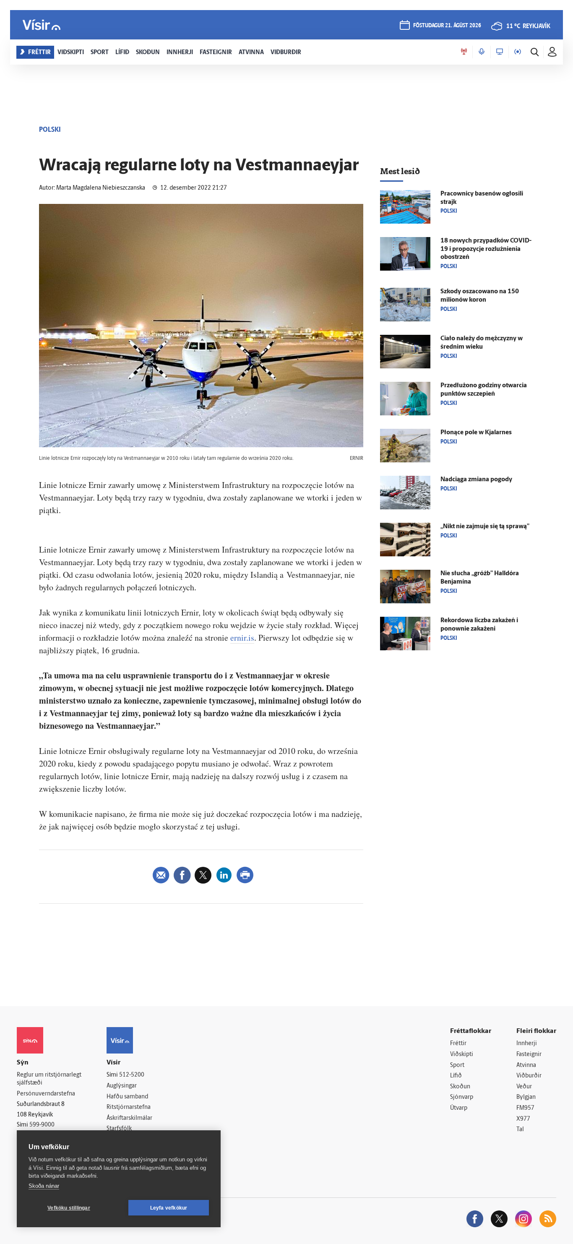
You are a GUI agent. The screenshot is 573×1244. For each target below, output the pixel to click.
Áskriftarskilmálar (129, 1118)
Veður (524, 1087)
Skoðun (460, 1087)
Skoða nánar (44, 1186)
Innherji (526, 1044)
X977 (523, 1119)
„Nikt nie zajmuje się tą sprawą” (484, 527)
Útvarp (458, 1108)
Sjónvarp (461, 1097)
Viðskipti (461, 1054)
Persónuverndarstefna (46, 1094)
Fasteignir (529, 1054)
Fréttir (458, 1044)
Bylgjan (526, 1097)
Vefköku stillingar (68, 1208)
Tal (520, 1130)
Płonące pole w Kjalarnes (476, 433)
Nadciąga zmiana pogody (476, 480)
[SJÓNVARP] (499, 52)
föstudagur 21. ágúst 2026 (447, 26)
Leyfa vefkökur (169, 1208)
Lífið (456, 1076)
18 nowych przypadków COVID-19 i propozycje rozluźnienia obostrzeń (485, 249)
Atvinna (526, 1065)
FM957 (525, 1108)
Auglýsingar (122, 1086)
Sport (457, 1065)
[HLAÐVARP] (481, 52)
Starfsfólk (119, 1129)
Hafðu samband (127, 1097)
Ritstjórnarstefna (129, 1107)
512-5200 (131, 1075)
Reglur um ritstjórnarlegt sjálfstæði (49, 1079)
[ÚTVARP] (517, 52)
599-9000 (42, 1125)
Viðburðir (529, 1076)
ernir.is (242, 637)
